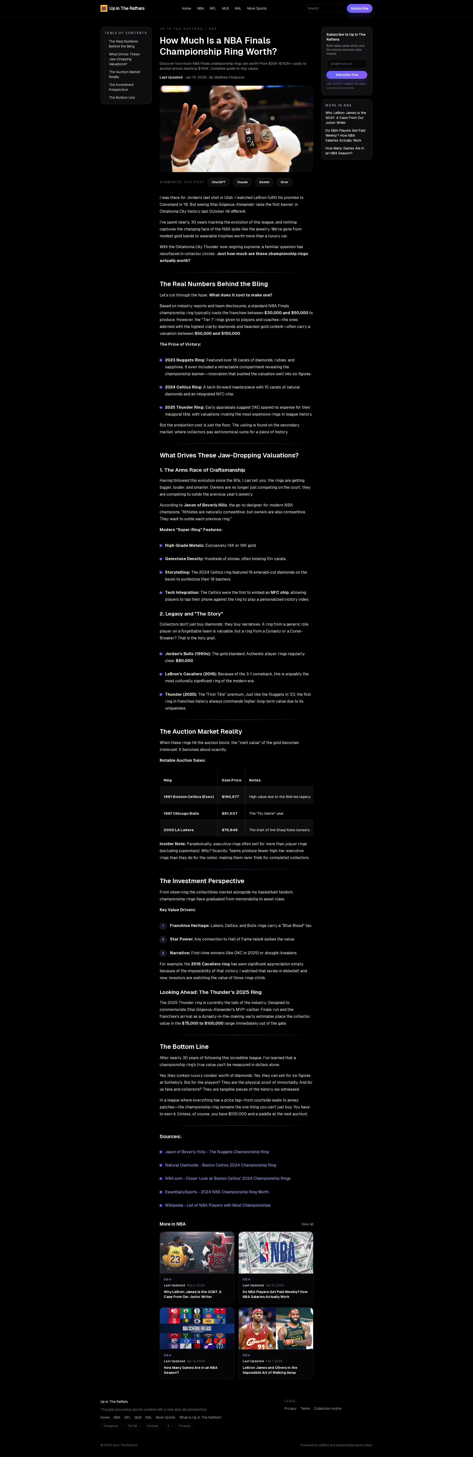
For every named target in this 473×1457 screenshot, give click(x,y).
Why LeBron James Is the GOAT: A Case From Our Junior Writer (345, 118)
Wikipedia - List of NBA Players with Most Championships (218, 1205)
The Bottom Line (122, 97)
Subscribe (360, 8)
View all (307, 1224)
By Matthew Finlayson (227, 77)
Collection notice (327, 1408)
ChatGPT (219, 182)
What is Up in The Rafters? (200, 1417)
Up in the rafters (181, 29)
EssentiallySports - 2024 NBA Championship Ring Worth (217, 1192)
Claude (242, 182)
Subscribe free (347, 75)
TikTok (132, 1426)
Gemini (264, 182)
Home (186, 8)
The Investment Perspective (121, 87)
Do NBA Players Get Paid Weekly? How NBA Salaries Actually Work (345, 135)
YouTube (152, 1426)
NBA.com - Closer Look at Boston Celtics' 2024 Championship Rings (228, 1178)
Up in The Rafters (126, 8)
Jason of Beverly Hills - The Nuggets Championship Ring (217, 1151)
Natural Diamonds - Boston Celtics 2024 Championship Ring (220, 1165)
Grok (284, 182)
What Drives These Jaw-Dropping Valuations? (124, 59)
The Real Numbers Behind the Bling (123, 44)
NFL (213, 8)
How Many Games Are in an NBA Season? (344, 150)
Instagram (111, 1426)
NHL (238, 8)
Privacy (291, 1408)
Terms (305, 1408)
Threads (184, 1426)
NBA (200, 8)
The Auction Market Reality (124, 74)
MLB (225, 8)
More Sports (257, 8)
